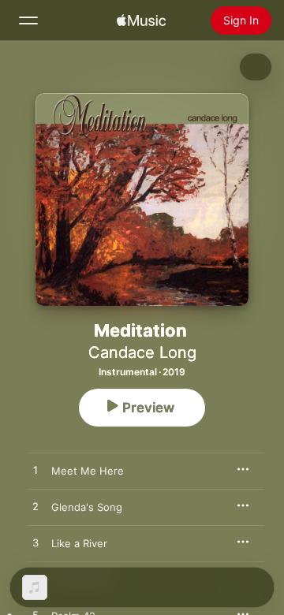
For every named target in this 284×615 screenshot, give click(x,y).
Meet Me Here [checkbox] (87, 470)
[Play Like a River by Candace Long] (35, 543)
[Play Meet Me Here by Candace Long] (35, 471)
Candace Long (142, 352)
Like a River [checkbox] (79, 543)
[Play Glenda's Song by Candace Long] (35, 507)
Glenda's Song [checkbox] (86, 507)
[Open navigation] (28, 20)
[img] (141, 20)
